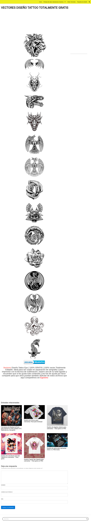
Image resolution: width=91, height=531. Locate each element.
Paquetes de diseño (82, 2)
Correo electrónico (7, 492)
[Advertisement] (34, 21)
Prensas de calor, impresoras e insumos (53, 2)
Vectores (7, 368)
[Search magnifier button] (87, 519)
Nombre (3, 485)
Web (2, 498)
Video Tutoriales (71, 2)
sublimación (32, 372)
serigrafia (53, 370)
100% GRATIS (35, 368)
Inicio (40, 2)
